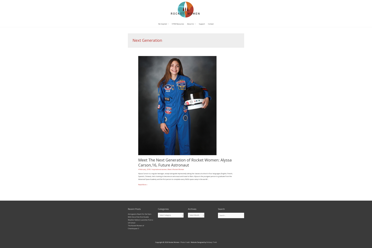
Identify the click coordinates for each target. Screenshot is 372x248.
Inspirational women (159, 169)
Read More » (142, 185)
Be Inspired (162, 24)
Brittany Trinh (211, 242)
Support (202, 24)
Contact (211, 24)
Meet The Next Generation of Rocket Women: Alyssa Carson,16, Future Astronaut (185, 162)
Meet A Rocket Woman (175, 169)
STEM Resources (178, 24)
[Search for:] (231, 215)
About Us (190, 24)
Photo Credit (185, 242)
